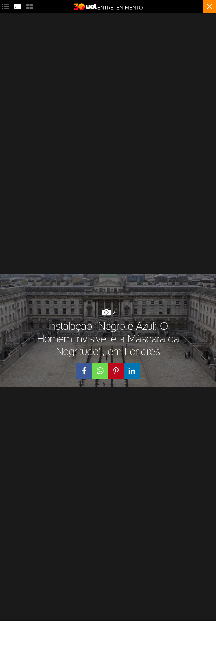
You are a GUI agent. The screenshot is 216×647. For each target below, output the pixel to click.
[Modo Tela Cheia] (18, 5)
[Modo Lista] (6, 5)
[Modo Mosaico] (29, 5)
